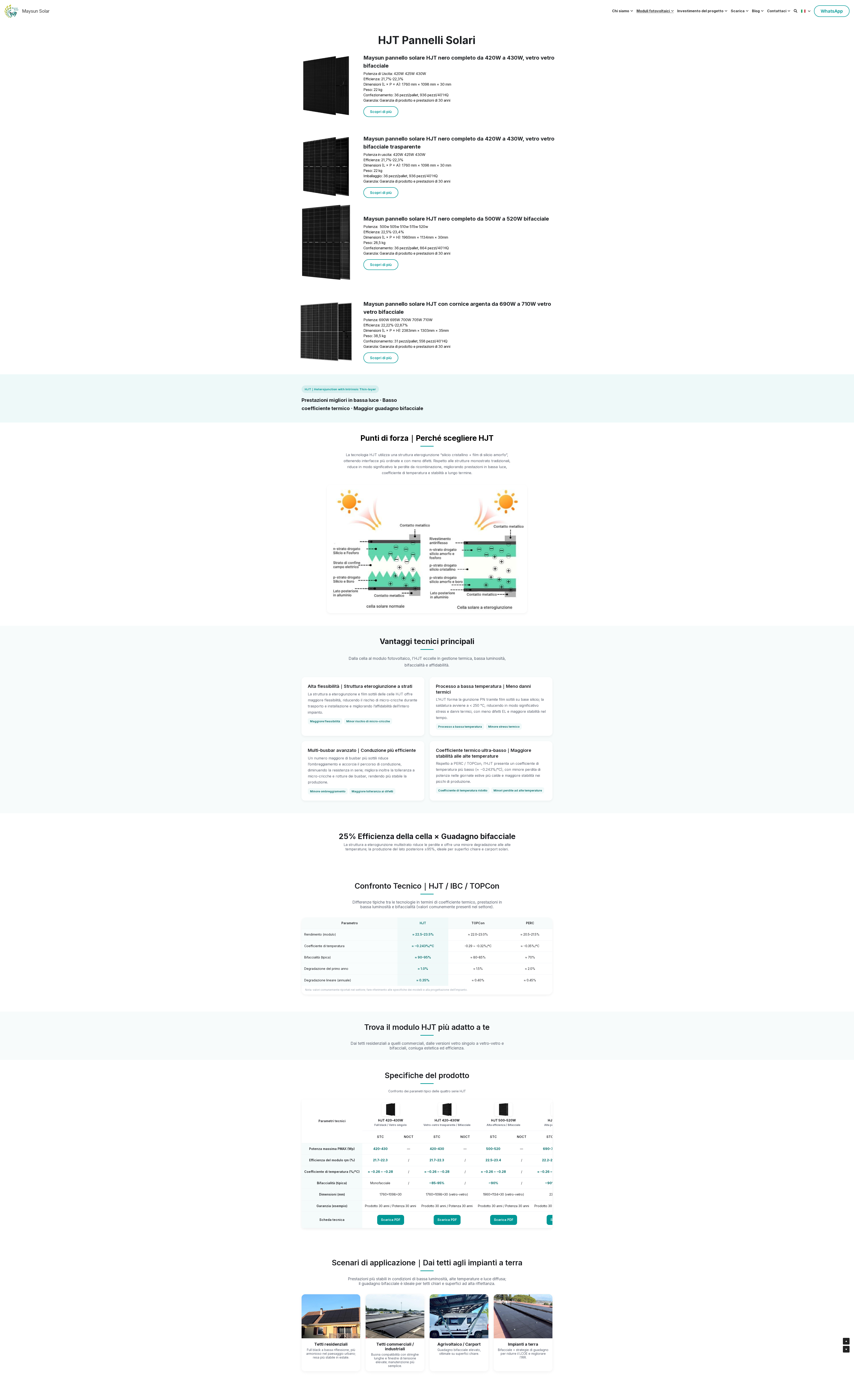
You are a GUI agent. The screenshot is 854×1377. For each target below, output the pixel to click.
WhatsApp (832, 11)
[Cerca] (795, 11)
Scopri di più (381, 111)
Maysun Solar (36, 11)
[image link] (11, 11)
